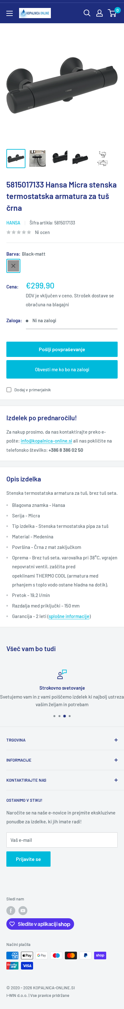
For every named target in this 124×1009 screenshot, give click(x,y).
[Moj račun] (99, 13)
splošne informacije (69, 616)
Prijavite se (28, 859)
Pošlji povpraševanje (62, 349)
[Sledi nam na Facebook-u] (10, 910)
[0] (112, 13)
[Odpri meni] (9, 13)
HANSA (13, 222)
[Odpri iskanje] (87, 13)
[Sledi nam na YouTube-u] (22, 910)
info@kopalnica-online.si (46, 441)
